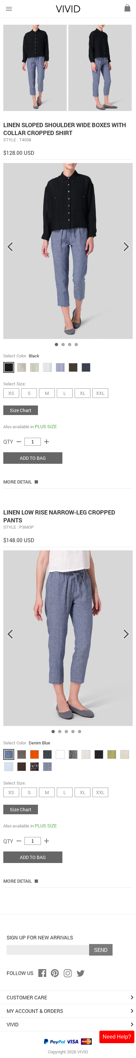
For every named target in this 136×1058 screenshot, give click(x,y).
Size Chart (20, 410)
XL (82, 393)
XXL (100, 393)
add (47, 442)
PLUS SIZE (46, 426)
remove (19, 442)
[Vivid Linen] (68, 11)
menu (9, 9)
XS (11, 393)
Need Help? (117, 1037)
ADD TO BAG (33, 458)
